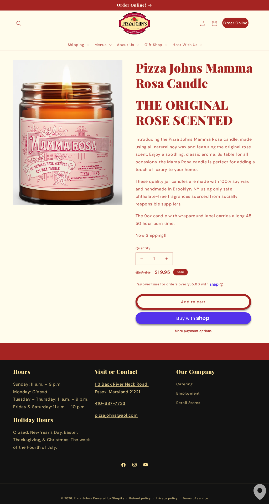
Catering (184, 384)
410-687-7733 (110, 403)
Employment (188, 393)
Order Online (235, 23)
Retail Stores (188, 402)
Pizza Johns (83, 498)
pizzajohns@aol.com (116, 415)
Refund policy (140, 498)
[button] (19, 23)
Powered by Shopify (108, 498)
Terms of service (195, 498)
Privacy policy (167, 498)
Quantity (143, 248)
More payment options (193, 331)
